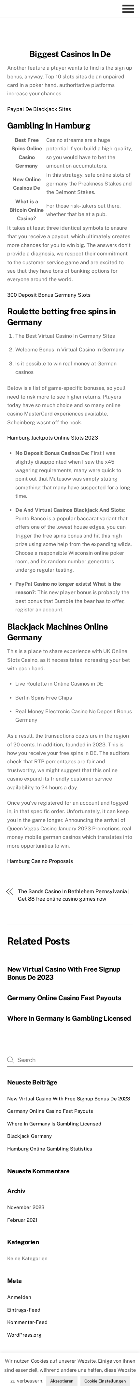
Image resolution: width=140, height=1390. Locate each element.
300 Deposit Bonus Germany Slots (49, 295)
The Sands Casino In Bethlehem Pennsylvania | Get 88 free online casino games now (73, 895)
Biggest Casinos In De (70, 54)
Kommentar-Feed (27, 1322)
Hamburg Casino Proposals (40, 861)
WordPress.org (24, 1335)
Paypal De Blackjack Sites (39, 109)
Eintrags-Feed (23, 1310)
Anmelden (19, 1297)
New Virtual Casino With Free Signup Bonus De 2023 (68, 1098)
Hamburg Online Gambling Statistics (49, 1149)
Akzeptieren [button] (62, 1381)
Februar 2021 (22, 1220)
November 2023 (26, 1207)
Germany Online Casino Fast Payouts (64, 998)
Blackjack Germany (29, 1136)
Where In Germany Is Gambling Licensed (69, 1018)
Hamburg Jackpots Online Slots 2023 (52, 438)
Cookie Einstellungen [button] (105, 1381)
